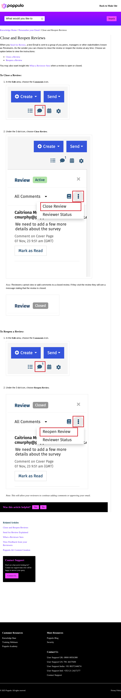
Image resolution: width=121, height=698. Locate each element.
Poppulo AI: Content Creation (16, 550)
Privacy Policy (116, 690)
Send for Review (18, 45)
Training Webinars (10, 642)
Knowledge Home (8, 30)
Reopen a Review (14, 60)
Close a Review (13, 57)
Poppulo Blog (52, 638)
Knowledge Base (9, 638)
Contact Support (54, 675)
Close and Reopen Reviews (15, 527)
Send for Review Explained (15, 532)
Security (50, 642)
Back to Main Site (108, 6)
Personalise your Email (29, 30)
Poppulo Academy (9, 646)
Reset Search (42, 18)
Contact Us (11, 576)
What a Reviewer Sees (40, 66)
